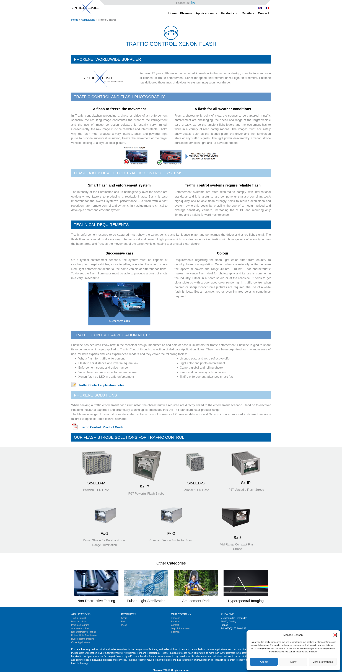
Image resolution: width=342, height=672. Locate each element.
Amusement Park (80, 628)
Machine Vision (79, 621)
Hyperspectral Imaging (82, 638)
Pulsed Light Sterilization (84, 635)
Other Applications (80, 642)
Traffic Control (78, 618)
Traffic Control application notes (101, 385)
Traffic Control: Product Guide (101, 427)
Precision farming (80, 625)
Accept (264, 661)
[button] (335, 635)
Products (227, 13)
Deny (293, 661)
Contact (263, 13)
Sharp (124, 618)
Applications (205, 13)
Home (172, 13)
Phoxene (186, 13)
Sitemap (175, 632)
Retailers (248, 13)
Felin (123, 621)
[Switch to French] (267, 8)
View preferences (323, 661)
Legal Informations (180, 628)
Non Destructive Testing (83, 632)
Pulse (124, 625)
